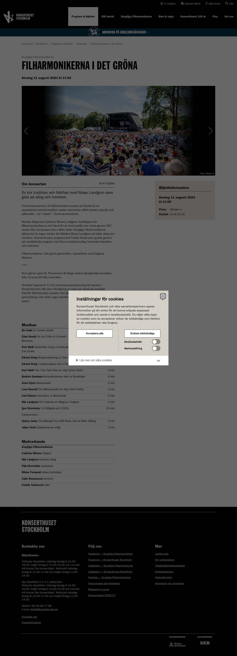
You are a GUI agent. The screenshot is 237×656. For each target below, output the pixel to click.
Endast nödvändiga (142, 333)
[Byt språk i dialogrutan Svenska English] (162, 297)
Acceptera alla (94, 333)
